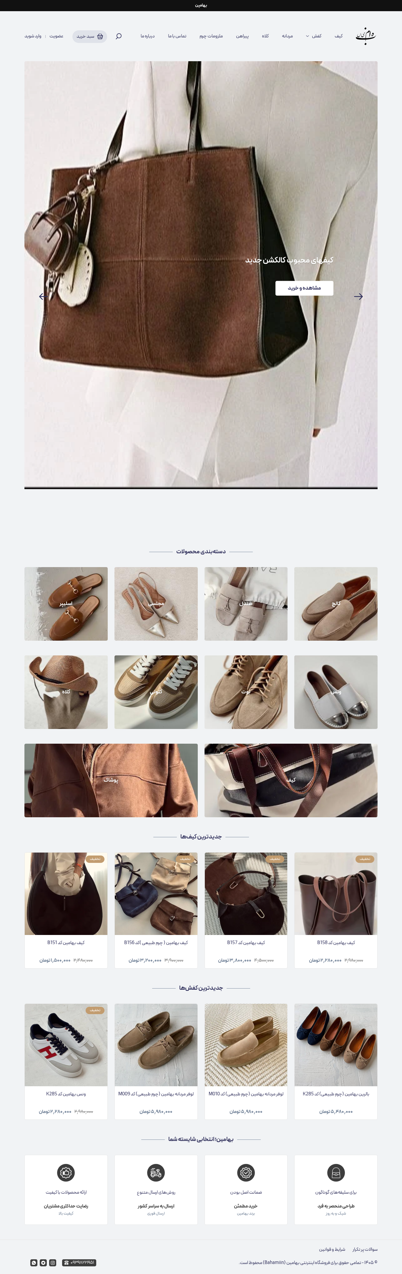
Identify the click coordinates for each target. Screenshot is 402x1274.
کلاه (265, 36)
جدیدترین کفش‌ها (201, 988)
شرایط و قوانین (332, 1249)
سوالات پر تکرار (365, 1249)
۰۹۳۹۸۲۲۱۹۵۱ (82, 1262)
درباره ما (148, 36)
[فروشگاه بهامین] (366, 36)
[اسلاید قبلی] (43, 296)
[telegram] (43, 1262)
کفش (316, 36)
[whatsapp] (33, 1262)
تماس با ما (177, 36)
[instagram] (52, 1262)
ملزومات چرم (211, 36)
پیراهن (242, 36)
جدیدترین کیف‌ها (201, 837)
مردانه (287, 36)
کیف (339, 36)
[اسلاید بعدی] (358, 296)
